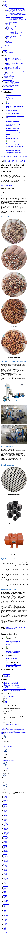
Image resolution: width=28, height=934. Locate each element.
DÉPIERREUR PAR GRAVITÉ (11, 683)
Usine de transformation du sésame (17, 9)
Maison (5, 4)
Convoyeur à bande (13, 33)
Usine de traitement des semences (16, 8)
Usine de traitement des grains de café (17, 14)
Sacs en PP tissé (9, 37)
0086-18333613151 (7, 746)
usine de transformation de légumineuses (15, 10)
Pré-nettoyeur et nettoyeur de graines (14, 17)
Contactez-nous (6, 45)
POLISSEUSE (6, 686)
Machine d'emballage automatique (14, 35)
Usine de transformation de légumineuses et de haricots (15, 12)
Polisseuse (8, 27)
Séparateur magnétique (11, 26)
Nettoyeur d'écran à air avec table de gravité (16, 71)
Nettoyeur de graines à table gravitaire (9, 729)
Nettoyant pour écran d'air (15, 18)
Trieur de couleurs (10, 29)
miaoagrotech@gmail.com (13, 724)
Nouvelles (5, 44)
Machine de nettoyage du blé (12, 731)
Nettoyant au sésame (8, 732)
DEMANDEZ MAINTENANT (8, 696)
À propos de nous (7, 40)
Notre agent (9, 42)
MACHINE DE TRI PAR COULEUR (12, 687)
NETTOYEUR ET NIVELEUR (10, 682)
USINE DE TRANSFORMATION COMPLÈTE (14, 689)
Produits (5, 5)
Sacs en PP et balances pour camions (11, 690)
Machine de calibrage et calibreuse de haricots (13, 120)
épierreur (8, 23)
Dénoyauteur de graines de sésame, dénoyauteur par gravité (14, 152)
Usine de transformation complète (14, 6)
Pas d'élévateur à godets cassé (16, 32)
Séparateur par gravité (11, 24)
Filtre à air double (13, 22)
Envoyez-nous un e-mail (6, 185)
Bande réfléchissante (11, 38)
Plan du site (6, 728)
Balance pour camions (11, 36)
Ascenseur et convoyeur (11, 31)
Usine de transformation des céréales (14, 15)
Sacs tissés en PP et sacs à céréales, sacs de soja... (13, 665)
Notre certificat (9, 41)
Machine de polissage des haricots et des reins (13, 137)
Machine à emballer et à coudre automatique (13, 129)
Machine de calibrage (11, 28)
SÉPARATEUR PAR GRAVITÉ (11, 685)
